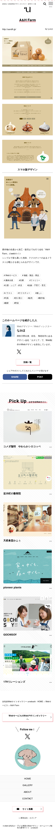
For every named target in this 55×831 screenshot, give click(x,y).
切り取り (19, 298)
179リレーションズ (14, 681)
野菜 (17, 303)
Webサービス (11, 275)
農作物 (42, 298)
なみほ (50, 29)
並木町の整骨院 (12, 493)
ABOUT (27, 791)
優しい (39, 293)
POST (40, 376)
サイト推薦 (27, 808)
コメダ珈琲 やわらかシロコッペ (22, 446)
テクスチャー (24, 293)
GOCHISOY (10, 634)
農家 (7, 303)
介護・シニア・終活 (13, 285)
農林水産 (9, 280)
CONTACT (27, 798)
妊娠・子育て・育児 (36, 285)
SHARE (15, 376)
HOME (27, 778)
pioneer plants (12, 587)
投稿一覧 (27, 362)
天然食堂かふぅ (12, 540)
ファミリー (35, 280)
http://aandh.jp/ (9, 29)
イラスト (8, 293)
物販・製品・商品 (31, 275)
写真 (7, 298)
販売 (31, 298)
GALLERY (28, 785)
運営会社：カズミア (29, 817)
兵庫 (22, 280)
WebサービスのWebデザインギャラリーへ (27, 717)
